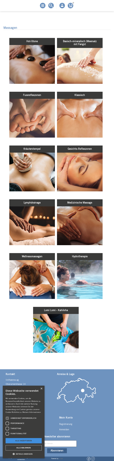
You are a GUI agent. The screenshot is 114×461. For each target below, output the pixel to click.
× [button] (41, 389)
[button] (24, 453)
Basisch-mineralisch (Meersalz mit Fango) (80, 42)
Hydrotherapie (80, 256)
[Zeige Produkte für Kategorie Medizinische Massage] (80, 244)
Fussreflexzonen (32, 95)
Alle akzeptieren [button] (23, 440)
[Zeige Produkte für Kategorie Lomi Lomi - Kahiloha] (56, 352)
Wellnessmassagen (32, 256)
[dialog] (23, 422)
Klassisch (80, 95)
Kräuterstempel (32, 149)
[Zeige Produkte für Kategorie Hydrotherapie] (80, 298)
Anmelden (64, 430)
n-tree (61, 458)
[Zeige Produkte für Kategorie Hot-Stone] (32, 83)
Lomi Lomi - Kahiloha (56, 310)
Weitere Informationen (31, 412)
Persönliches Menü (62, 5)
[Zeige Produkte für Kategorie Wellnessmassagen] (32, 298)
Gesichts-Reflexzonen (80, 149)
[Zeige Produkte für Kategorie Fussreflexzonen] (32, 137)
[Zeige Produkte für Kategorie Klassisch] (80, 137)
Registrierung (65, 424)
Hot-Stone (32, 41)
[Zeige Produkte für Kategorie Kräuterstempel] (32, 191)
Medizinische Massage (79, 203)
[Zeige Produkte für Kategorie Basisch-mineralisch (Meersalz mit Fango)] (80, 83)
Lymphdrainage (32, 203)
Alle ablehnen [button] (23, 448)
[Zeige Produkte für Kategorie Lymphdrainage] (32, 244)
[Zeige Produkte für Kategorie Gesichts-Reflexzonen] (80, 191)
